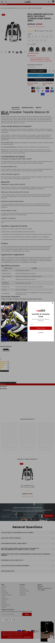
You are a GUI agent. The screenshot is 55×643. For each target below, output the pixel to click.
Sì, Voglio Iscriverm (40, 328)
